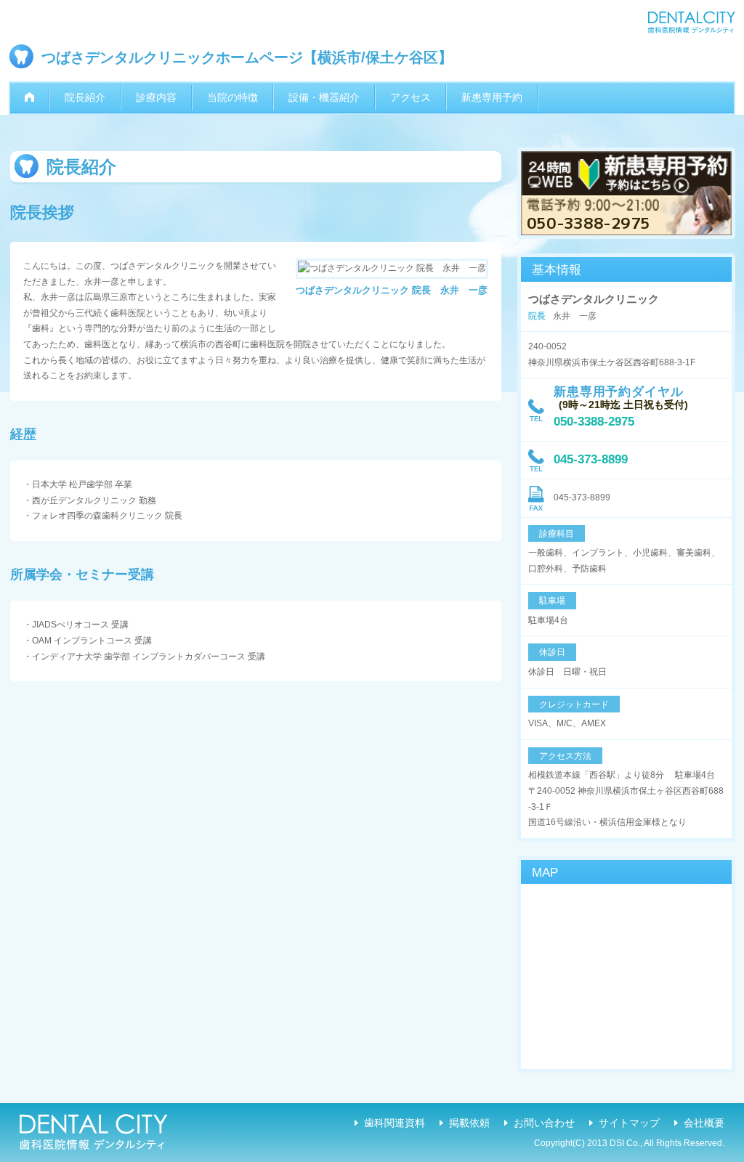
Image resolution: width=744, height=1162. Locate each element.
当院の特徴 (232, 97)
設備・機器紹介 (324, 97)
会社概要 (704, 1123)
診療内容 (156, 97)
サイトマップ (629, 1123)
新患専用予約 (491, 97)
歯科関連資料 (394, 1123)
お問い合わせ (544, 1123)
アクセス (410, 97)
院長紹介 (85, 97)
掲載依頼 (469, 1123)
